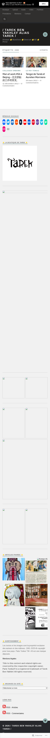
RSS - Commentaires (15, 713)
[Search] (5, 19)
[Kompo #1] (42, 559)
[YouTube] (24, 122)
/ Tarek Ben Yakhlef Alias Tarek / (16, 33)
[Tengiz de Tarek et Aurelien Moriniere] (36, 62)
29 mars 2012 (31, 80)
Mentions (18, 14)
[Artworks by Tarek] (14, 595)
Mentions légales (9, 659)
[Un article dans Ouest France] (36, 572)
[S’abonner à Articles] (4, 707)
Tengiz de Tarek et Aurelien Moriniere (35, 76)
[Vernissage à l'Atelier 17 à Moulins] (36, 618)
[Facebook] (4, 122)
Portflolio (40, 10)
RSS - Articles (12, 707)
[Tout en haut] (45, 720)
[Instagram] (4, 129)
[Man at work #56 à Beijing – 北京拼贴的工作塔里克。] (13, 62)
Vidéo (31, 10)
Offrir (44, 4)
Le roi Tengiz (32, 70)
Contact (27, 14)
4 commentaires (33, 81)
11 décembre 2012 (10, 84)
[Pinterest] (33, 122)
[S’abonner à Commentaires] (4, 713)
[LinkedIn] (12, 122)
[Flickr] (29, 122)
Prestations (7, 14)
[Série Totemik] (14, 569)
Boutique (6, 10)
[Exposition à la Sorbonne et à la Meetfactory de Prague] (36, 595)
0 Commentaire (12, 85)
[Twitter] (8, 122)
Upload (15, 10)
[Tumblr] (20, 122)
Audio (23, 10)
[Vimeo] (41, 122)
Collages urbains (12, 70)
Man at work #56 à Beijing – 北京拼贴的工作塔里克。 (12, 77)
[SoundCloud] (16, 122)
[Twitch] (37, 122)
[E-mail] (8, 129)
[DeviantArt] (45, 122)
